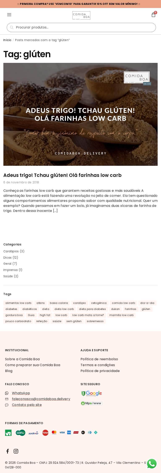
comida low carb (123, 303)
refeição (41, 321)
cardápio (79, 303)
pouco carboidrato (18, 321)
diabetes (11, 309)
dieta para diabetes (92, 309)
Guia (31, 315)
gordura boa (14, 315)
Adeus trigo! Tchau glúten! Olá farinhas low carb (62, 175)
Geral (7, 264)
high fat (45, 315)
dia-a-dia (147, 303)
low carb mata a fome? (88, 315)
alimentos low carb (18, 303)
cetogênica (99, 303)
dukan (115, 309)
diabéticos (29, 309)
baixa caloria (59, 303)
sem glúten (74, 321)
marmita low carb (121, 315)
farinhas (130, 309)
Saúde (8, 276)
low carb (61, 315)
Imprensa (10, 270)
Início (7, 40)
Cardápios (11, 251)
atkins (40, 303)
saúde (57, 321)
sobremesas (95, 321)
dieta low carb (64, 309)
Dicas (7, 257)
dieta (45, 309)
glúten (146, 309)
